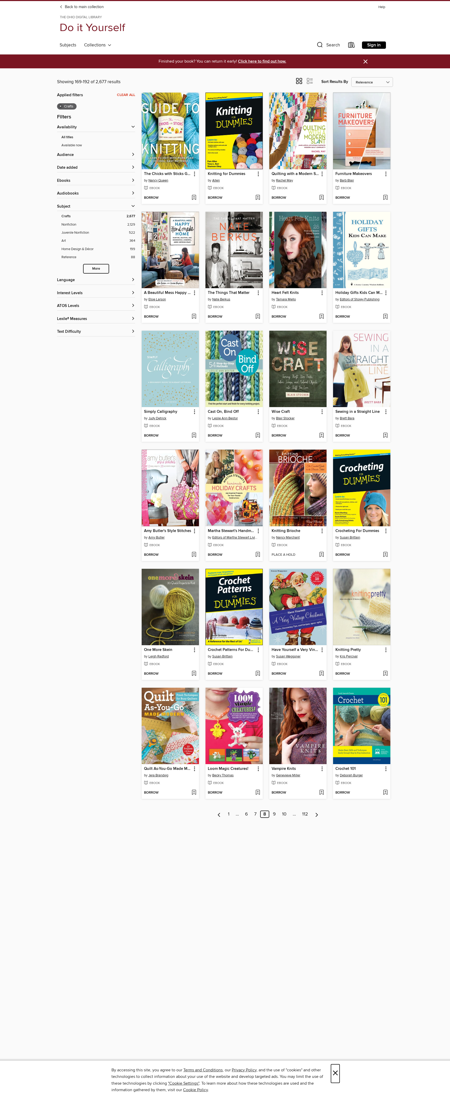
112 (305, 814)
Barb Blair (347, 180)
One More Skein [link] (158, 650)
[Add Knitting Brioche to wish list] (321, 555)
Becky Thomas (223, 775)
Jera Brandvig (158, 775)
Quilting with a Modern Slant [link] (295, 174)
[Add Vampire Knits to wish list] (321, 792)
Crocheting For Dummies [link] (357, 531)
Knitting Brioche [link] (286, 531)
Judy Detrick (157, 418)
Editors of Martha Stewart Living (234, 537)
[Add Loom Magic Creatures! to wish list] (257, 792)
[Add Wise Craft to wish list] (321, 435)
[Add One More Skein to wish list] (194, 674)
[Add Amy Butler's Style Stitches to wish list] (194, 555)
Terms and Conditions (203, 1070)
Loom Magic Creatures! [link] (228, 768)
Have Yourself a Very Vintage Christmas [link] (295, 650)
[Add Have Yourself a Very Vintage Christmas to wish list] (321, 674)
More (96, 269)
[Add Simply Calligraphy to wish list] (194, 435)
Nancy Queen (158, 180)
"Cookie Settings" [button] (183, 1083)
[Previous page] (219, 814)
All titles (67, 137)
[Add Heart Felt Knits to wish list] (321, 316)
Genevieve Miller (288, 775)
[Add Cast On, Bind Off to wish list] (257, 435)
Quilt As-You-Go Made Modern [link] (168, 768)
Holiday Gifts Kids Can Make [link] (359, 293)
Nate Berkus (221, 299)
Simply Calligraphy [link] (160, 411)
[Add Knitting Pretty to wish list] (385, 674)
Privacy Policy (244, 1070)
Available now (71, 145)
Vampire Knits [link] (284, 768)
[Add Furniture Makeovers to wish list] (385, 198)
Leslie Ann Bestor (225, 418)
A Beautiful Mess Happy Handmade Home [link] (168, 293)
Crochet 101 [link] (345, 768)
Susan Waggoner (288, 656)
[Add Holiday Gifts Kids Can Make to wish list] (385, 316)
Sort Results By (334, 81)
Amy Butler (156, 537)
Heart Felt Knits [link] (285, 293)
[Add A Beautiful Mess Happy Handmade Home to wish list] (194, 316)
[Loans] (351, 46)
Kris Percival (349, 656)
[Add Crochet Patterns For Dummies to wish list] (257, 674)
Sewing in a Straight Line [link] (357, 411)
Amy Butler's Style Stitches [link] (167, 531)
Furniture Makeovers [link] (353, 174)
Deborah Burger (351, 775)
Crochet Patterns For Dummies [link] (231, 650)
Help (381, 7)
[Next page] (317, 814)
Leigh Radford (158, 656)
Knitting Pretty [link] (348, 650)
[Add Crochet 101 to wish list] (385, 792)
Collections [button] (96, 45)
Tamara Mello (286, 299)
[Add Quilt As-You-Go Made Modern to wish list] (194, 792)
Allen (216, 180)
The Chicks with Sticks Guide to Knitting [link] (168, 174)
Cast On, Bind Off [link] (223, 411)
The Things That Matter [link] (228, 293)
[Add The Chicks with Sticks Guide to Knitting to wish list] (194, 198)
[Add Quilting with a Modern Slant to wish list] (321, 198)
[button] (328, 46)
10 (284, 814)
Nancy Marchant (288, 537)
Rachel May (284, 180)
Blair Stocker (285, 418)
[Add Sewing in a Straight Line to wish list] (385, 435)
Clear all (126, 95)
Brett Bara (347, 418)
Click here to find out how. (262, 61)
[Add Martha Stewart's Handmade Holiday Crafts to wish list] (257, 555)
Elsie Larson (157, 299)
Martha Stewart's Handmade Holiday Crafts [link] (231, 531)
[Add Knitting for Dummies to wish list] (257, 198)
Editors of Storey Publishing (359, 299)
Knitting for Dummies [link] (226, 174)
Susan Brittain (350, 537)
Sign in (374, 45)
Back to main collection (84, 7)
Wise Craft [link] (281, 411)
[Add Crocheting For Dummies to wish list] (385, 555)
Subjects (68, 45)
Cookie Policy (195, 1089)
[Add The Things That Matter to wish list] (257, 316)
